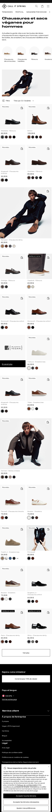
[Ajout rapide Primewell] (48, 529)
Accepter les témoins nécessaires (26, 802)
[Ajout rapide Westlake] (21, 108)
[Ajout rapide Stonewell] (21, 298)
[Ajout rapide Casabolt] (48, 257)
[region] (26, 788)
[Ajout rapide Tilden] (48, 379)
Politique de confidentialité (27, 785)
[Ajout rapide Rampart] (47, 191)
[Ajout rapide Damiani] (47, 422)
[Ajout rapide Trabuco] (48, 338)
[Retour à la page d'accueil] (14, 6)
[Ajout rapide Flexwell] (21, 488)
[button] (42, 6)
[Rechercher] (36, 6)
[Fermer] (48, 766)
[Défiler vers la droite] (49, 12)
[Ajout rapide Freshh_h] (21, 529)
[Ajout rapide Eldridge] (21, 257)
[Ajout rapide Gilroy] (48, 612)
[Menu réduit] (48, 6)
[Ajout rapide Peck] (21, 612)
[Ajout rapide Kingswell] (21, 148)
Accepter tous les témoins (26, 796)
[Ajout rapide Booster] (48, 488)
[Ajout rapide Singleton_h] (48, 569)
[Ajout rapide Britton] (48, 108)
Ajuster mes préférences (26, 808)
